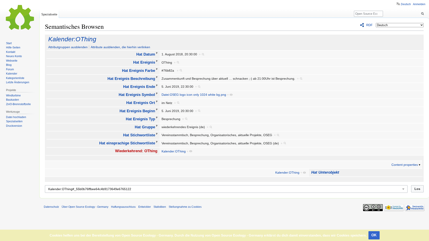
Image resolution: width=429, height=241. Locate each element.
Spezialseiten (14, 121)
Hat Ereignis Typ (140, 119)
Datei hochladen (16, 117)
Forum (10, 69)
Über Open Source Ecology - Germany (85, 206)
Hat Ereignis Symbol (137, 95)
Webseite (11, 60)
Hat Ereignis (144, 62)
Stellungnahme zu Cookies (185, 206)
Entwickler (144, 206)
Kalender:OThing (72, 39)
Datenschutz (51, 206)
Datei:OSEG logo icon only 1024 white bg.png (194, 94)
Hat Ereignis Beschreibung (131, 78)
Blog (9, 64)
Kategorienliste (15, 78)
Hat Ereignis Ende (139, 87)
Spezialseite (49, 14)
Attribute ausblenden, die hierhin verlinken (120, 47)
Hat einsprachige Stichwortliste (127, 143)
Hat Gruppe (145, 127)
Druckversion (14, 125)
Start (9, 43)
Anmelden (419, 4)
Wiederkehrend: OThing (136, 151)
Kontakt (10, 52)
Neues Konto (14, 56)
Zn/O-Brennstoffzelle (18, 104)
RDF (369, 25)
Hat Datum (145, 54)
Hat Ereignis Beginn (137, 111)
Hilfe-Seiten (13, 47)
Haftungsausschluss (123, 206)
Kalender (11, 73)
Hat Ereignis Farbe (138, 70)
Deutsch (406, 4)
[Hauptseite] (20, 18)
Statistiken (160, 206)
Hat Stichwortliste (139, 135)
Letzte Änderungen (17, 82)
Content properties (404, 164)
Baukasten (12, 99)
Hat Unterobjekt (325, 172)
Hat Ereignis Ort (140, 103)
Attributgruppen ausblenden (68, 47)
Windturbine (13, 95)
